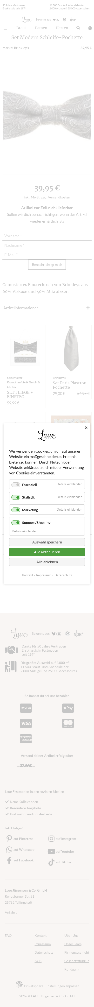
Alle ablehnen (47, 562)
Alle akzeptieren (47, 552)
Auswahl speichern (47, 542)
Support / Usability (36, 523)
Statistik (28, 497)
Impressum (44, 575)
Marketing (30, 510)
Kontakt (27, 575)
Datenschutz (63, 575)
